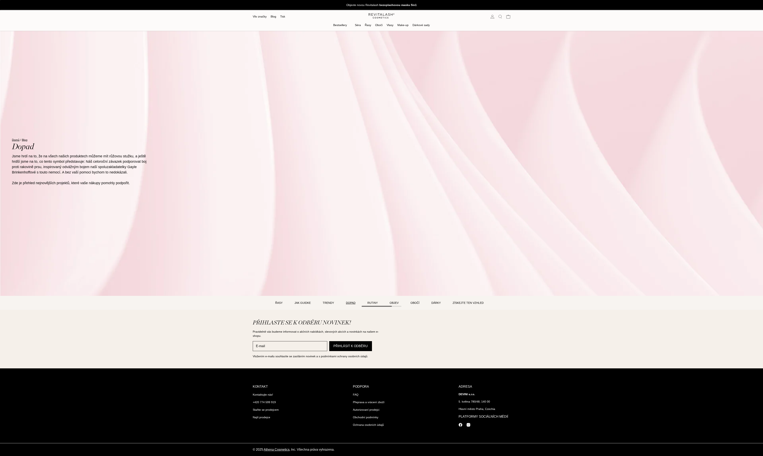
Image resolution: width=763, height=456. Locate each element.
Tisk (282, 16)
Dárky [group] (436, 302)
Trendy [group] (328, 302)
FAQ (355, 394)
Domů (15, 139)
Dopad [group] (350, 302)
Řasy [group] (279, 302)
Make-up (403, 25)
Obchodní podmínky (365, 417)
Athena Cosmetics (277, 449)
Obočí (379, 25)
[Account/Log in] (492, 17)
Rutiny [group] (372, 302)
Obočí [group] (415, 302)
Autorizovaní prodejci (366, 409)
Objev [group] (394, 302)
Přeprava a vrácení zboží (368, 402)
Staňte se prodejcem (266, 409)
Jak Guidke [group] (302, 302)
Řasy (368, 25)
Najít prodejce (261, 417)
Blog (273, 16)
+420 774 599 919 (264, 402)
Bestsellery (340, 25)
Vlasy (390, 25)
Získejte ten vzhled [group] (468, 302)
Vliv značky (260, 16)
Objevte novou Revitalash (381, 5)
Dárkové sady (421, 25)
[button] (500, 16)
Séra (358, 25)
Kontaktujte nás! (263, 394)
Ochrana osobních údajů (368, 424)
